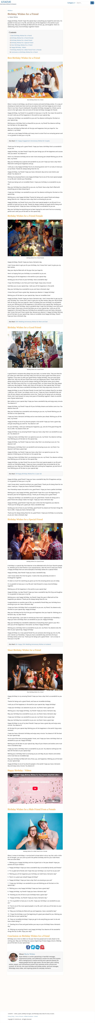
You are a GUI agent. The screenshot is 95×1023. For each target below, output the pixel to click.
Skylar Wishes (29, 954)
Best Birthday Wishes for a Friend (21, 35)
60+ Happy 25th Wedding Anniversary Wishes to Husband (33, 644)
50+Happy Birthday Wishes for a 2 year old (28, 474)
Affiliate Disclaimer (28, 1016)
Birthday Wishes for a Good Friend (21, 40)
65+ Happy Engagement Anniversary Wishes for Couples (32, 141)
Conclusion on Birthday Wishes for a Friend (24, 52)
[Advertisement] (35, 992)
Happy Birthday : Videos (18, 47)
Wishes (10, 10)
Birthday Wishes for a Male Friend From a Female (26, 50)
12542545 (6, 1)
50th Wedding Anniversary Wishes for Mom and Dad (31, 322)
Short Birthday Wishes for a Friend (21, 45)
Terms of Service (19, 1016)
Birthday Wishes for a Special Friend (22, 43)
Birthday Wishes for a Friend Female (22, 38)
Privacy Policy (11, 1016)
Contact (36, 1016)
